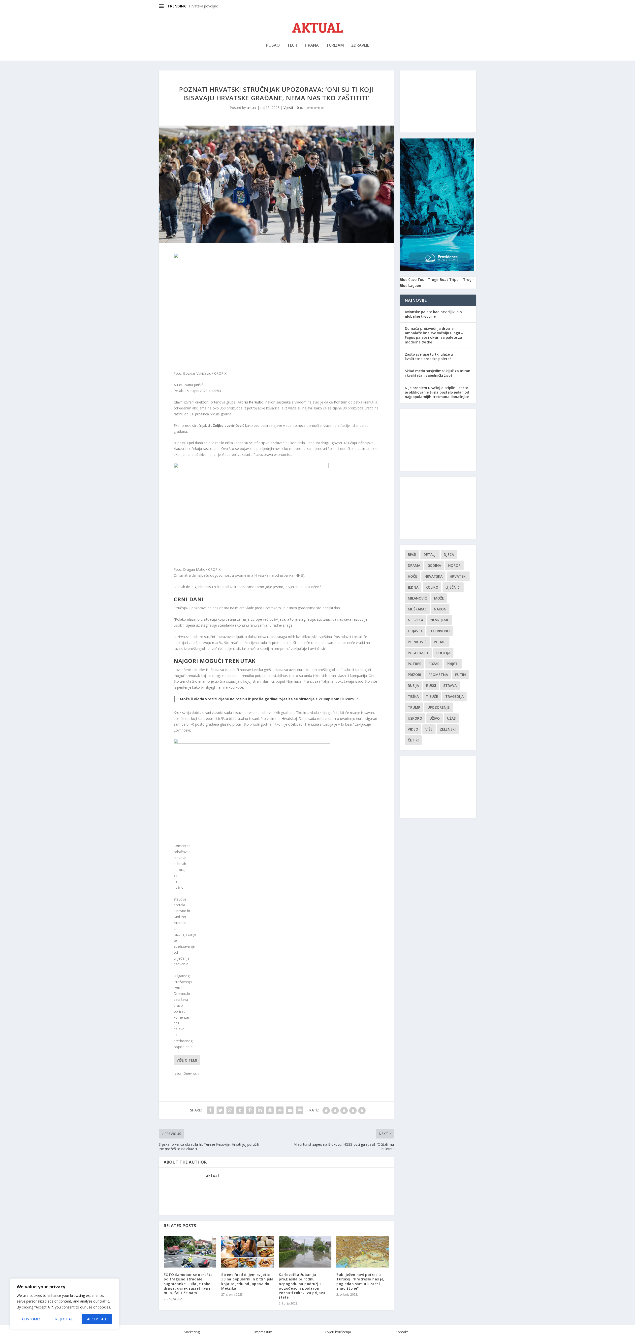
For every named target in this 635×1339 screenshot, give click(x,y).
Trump (414, 707)
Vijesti (288, 107)
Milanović (417, 598)
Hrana (312, 45)
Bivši (412, 554)
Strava (450, 685)
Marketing (192, 1332)
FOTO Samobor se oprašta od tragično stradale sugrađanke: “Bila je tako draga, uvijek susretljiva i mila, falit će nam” (188, 1283)
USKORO (415, 718)
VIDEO (413, 729)
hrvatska (433, 576)
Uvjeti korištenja (338, 1332)
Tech (292, 45)
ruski (431, 685)
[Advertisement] (438, 101)
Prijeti (453, 663)
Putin (460, 674)
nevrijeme (439, 620)
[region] (64, 1303)
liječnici (453, 587)
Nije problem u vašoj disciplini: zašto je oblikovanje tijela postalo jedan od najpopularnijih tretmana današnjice (437, 392)
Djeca (449, 554)
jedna (413, 587)
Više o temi (187, 1060)
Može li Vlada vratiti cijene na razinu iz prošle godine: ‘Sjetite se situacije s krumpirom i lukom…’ (269, 698)
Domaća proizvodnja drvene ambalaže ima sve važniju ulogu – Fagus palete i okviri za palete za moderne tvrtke (434, 335)
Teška (413, 696)
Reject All (64, 1319)
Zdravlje (360, 45)
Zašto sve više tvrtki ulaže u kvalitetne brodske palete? (429, 356)
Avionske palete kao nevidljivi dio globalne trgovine (433, 314)
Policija (443, 652)
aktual (251, 107)
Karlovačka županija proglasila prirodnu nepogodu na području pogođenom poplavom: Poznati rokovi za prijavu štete (302, 1286)
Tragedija (454, 696)
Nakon (440, 609)
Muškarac (417, 609)
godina (434, 565)
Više (429, 729)
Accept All (97, 1319)
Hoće (412, 576)
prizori (414, 674)
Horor (454, 565)
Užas (451, 718)
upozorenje (438, 707)
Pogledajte (418, 652)
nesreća (415, 620)
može (439, 598)
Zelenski (448, 729)
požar (434, 663)
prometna (438, 674)
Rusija (413, 685)
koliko (432, 587)
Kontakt (401, 1332)
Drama (414, 565)
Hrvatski (458, 576)
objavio (415, 631)
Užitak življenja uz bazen (208, 6)
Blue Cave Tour (413, 279)
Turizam (335, 45)
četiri (413, 740)
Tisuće (432, 696)
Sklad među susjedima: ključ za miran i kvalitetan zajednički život (437, 373)
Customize (32, 1319)
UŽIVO (434, 718)
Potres (414, 663)
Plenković (417, 641)
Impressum (263, 1332)
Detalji (430, 554)
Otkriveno (439, 631)
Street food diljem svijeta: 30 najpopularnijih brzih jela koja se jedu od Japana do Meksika (247, 1281)
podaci (440, 641)
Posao (273, 45)
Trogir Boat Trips (443, 279)
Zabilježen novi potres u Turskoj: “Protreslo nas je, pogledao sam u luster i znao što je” (360, 1281)
